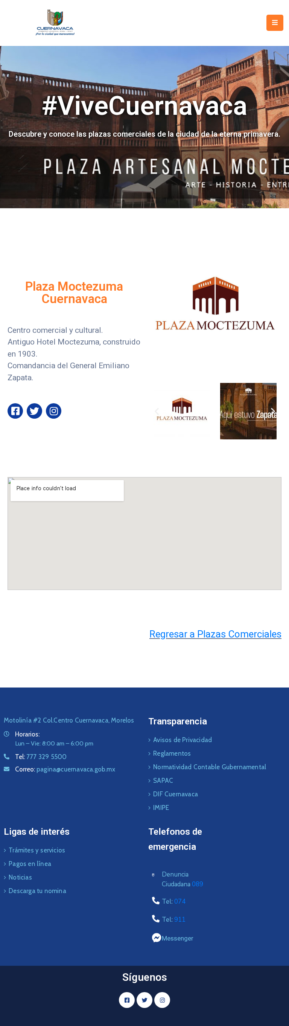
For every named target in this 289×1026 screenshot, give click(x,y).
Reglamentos (172, 753)
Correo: (65, 769)
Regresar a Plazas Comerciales (215, 634)
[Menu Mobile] (274, 23)
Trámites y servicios (37, 850)
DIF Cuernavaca (175, 794)
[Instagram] (53, 411)
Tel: (41, 757)
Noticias (20, 877)
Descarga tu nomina (37, 891)
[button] (156, 411)
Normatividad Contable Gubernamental (209, 767)
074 (180, 901)
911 (180, 919)
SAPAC (163, 780)
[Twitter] (34, 411)
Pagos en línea (30, 863)
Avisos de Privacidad (182, 740)
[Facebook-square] (15, 411)
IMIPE (161, 807)
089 (197, 884)
